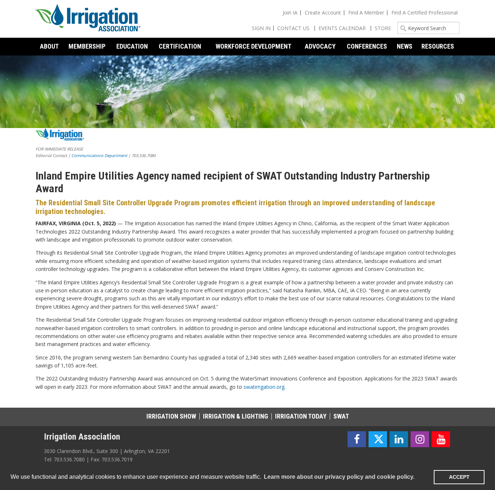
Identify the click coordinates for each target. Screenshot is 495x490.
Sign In (261, 28)
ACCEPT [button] (459, 477)
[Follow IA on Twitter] (378, 439)
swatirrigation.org (264, 386)
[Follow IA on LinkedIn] (399, 439)
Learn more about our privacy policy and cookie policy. (339, 477)
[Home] (88, 19)
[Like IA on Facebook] (357, 439)
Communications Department (99, 155)
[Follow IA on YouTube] (441, 439)
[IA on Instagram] (420, 439)
